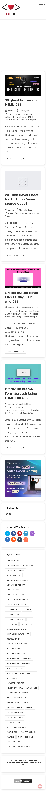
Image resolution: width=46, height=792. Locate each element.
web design (17, 316)
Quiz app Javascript (15, 712)
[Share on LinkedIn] (25, 533)
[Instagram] (7, 514)
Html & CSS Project (19, 119)
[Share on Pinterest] (19, 533)
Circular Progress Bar (17, 605)
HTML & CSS (21, 213)
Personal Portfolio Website (18, 703)
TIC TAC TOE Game (25, 737)
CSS (18, 114)
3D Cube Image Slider (15, 570)
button (11, 114)
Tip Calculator (13, 742)
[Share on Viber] (32, 533)
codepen (27, 609)
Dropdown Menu (13, 639)
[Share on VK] (7, 539)
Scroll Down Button (25, 413)
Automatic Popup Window (18, 600)
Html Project (12, 678)
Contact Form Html (15, 619)
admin (11, 111)
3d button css (13, 560)
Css (30, 619)
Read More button (14, 722)
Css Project (26, 624)
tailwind (10, 737)
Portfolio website (14, 707)
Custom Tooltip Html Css (18, 629)
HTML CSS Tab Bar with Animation (21, 673)
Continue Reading (16, 158)
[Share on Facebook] (13, 533)
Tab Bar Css (12, 732)
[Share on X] (7, 533)
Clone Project (13, 609)
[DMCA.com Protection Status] (23, 780)
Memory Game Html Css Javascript (22, 688)
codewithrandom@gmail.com (24, 763)
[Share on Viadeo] (25, 539)
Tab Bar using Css (29, 732)
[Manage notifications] (40, 786)
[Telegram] (10, 514)
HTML (15, 410)
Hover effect (19, 117)
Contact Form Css (15, 614)
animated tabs (13, 590)
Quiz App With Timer (15, 717)
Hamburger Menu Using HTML (19, 663)
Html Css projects (15, 668)
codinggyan (21, 311)
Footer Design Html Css (17, 644)
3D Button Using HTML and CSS (20, 565)
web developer (30, 316)
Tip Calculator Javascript (18, 747)
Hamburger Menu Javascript (19, 658)
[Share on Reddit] (13, 539)
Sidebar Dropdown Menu (17, 727)
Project (33, 119)
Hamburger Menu (14, 649)
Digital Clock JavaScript (18, 634)
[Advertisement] (23, 44)
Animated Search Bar (16, 585)
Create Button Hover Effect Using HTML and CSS (21, 297)
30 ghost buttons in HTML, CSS (21, 102)
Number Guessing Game (17, 698)
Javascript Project (15, 683)
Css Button (12, 624)
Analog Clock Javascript (18, 580)
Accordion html (14, 575)
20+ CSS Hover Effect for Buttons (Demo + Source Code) (22, 199)
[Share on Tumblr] (19, 539)
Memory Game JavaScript (18, 693)
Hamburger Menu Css (16, 654)
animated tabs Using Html (18, 595)
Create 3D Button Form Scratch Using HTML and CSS (21, 393)
